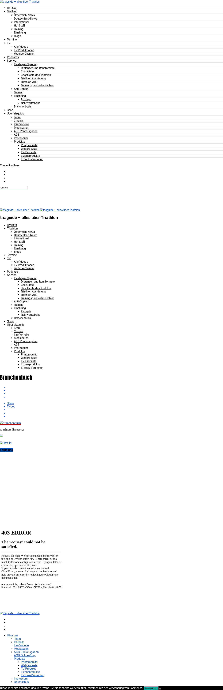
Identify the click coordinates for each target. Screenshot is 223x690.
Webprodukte (29, 148)
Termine (12, 39)
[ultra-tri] (5, 443)
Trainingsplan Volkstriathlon (37, 85)
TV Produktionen (24, 50)
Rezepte (26, 99)
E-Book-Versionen (32, 159)
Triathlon (12, 11)
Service (11, 60)
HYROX (11, 8)
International (21, 22)
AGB (16, 134)
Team (17, 117)
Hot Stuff (19, 25)
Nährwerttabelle (30, 103)
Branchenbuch (22, 106)
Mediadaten (21, 127)
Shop (10, 110)
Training (18, 29)
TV (8, 43)
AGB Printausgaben (25, 131)
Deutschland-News (25, 18)
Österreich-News (24, 15)
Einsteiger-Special (25, 64)
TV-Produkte (28, 152)
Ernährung (20, 32)
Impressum (21, 138)
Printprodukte (29, 145)
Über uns (12, 635)
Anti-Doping (21, 89)
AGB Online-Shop (25, 655)
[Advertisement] (63, 197)
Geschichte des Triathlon (36, 75)
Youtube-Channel (24, 53)
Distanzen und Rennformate (38, 68)
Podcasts (13, 57)
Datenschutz (21, 681)
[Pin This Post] (115, 393)
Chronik (18, 120)
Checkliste (27, 71)
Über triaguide (15, 113)
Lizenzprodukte (30, 155)
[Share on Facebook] (115, 387)
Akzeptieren (151, 688)
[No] (160, 688)
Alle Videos (21, 46)
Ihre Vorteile (21, 124)
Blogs (17, 36)
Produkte (19, 141)
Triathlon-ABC (29, 82)
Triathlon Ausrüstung (33, 78)
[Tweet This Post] (115, 390)
